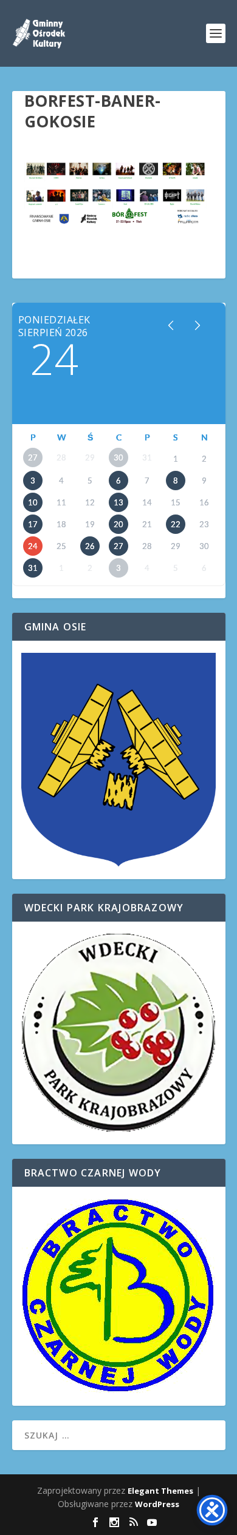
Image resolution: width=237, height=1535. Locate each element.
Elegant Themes (160, 1490)
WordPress (157, 1504)
